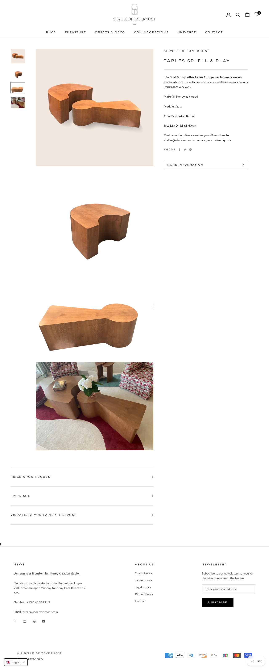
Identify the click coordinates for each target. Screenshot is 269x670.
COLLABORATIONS (151, 32)
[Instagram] (24, 620)
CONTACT (214, 32)
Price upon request (32, 476)
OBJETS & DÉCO (110, 32)
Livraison (21, 496)
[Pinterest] (190, 149)
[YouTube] (43, 620)
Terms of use (143, 580)
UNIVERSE (187, 32)
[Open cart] (247, 14)
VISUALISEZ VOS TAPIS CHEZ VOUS (44, 514)
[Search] (238, 14)
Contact (140, 601)
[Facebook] (179, 149)
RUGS (51, 32)
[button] (15, 662)
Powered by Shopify (30, 659)
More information (185, 164)
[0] (256, 14)
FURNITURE (75, 32)
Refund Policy (144, 594)
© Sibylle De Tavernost (39, 653)
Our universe (143, 573)
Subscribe (217, 602)
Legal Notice (143, 587)
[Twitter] (185, 149)
